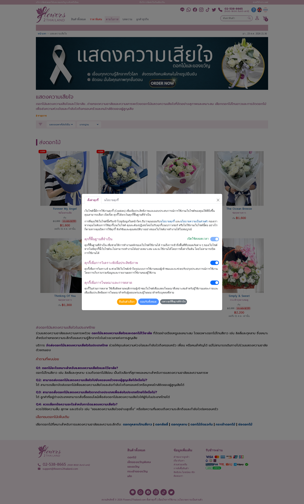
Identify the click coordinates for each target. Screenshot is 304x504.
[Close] (218, 200)
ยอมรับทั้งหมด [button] (148, 301)
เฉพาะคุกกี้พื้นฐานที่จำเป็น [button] (174, 301)
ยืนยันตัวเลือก (127, 301)
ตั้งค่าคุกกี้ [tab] (93, 200)
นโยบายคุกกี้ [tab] (111, 200)
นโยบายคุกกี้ (167, 221)
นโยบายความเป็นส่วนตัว (194, 221)
